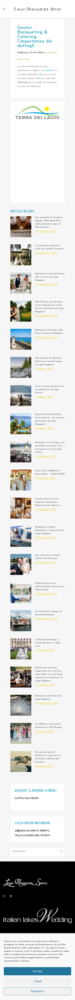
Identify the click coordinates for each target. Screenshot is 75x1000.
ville (40, 74)
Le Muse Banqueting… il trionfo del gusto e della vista (47, 642)
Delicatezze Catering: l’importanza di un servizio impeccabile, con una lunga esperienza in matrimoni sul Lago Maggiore (49, 674)
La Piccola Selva (27, 798)
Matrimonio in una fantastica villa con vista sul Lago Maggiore (49, 277)
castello (48, 70)
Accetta (37, 971)
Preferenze (37, 991)
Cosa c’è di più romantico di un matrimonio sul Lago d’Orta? (49, 389)
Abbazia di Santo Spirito (32, 830)
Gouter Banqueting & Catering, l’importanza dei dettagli (35, 36)
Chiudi (37, 981)
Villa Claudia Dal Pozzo (32, 835)
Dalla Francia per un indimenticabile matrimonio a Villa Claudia (49, 586)
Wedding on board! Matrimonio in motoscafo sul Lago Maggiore (49, 530)
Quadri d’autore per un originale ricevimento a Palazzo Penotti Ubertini (47, 502)
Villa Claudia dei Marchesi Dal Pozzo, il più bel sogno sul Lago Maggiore (48, 361)
